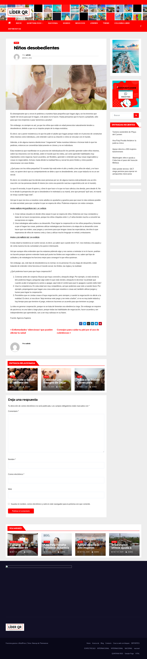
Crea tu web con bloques (121, 643)
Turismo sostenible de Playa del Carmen (21, 547)
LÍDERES (94, 23)
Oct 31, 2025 (17, 552)
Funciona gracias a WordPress (16, 643)
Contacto (108, 643)
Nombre (12, 459)
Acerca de (95, 643)
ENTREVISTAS (14, 29)
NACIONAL (53, 23)
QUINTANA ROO (34, 23)
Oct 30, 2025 (118, 552)
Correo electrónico (16, 474)
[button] (140, 26)
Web (10, 489)
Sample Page (129, 653)
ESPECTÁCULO (89, 648)
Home (88, 643)
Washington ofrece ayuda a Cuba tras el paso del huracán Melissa (125, 160)
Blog (102, 643)
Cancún (46, 541)
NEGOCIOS (80, 23)
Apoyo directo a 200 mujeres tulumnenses (88, 547)
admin (28, 55)
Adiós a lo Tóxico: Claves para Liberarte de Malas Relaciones (89, 384)
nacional (137, 648)
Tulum (80, 541)
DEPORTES (135, 643)
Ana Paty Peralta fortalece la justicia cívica (56, 547)
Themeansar (44, 643)
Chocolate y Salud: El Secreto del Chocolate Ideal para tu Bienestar (22, 384)
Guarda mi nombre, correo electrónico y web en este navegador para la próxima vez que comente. (50, 504)
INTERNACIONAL (103, 648)
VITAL (137, 653)
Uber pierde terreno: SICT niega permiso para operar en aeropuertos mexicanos (124, 171)
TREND (106, 23)
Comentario (13, 411)
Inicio (19, 23)
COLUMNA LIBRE (122, 23)
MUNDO (66, 23)
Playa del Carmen (16, 541)
